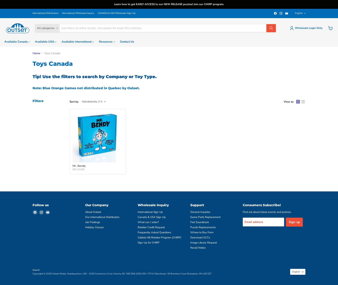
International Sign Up (150, 212)
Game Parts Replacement (205, 217)
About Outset (93, 212)
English (299, 13)
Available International (77, 42)
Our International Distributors (102, 217)
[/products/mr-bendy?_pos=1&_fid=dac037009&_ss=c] (98, 137)
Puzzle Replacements (203, 227)
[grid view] (298, 101)
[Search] (271, 28)
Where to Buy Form (202, 232)
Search (36, 270)
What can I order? (148, 222)
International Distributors (45, 13)
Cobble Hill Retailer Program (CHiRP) (159, 237)
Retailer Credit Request (151, 227)
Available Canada (16, 42)
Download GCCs (200, 237)
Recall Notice (198, 247)
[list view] (303, 101)
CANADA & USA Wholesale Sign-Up (117, 13)
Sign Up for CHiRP (148, 242)
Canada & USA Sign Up (152, 217)
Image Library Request (203, 242)
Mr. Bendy (79, 166)
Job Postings (92, 222)
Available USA (45, 42)
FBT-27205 (79, 169)
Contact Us (127, 42)
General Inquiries (200, 212)
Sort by (74, 101)
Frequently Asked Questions (154, 232)
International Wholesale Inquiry (78, 13)
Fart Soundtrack (199, 222)
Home (36, 53)
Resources (106, 42)
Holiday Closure (94, 227)
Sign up (294, 222)
